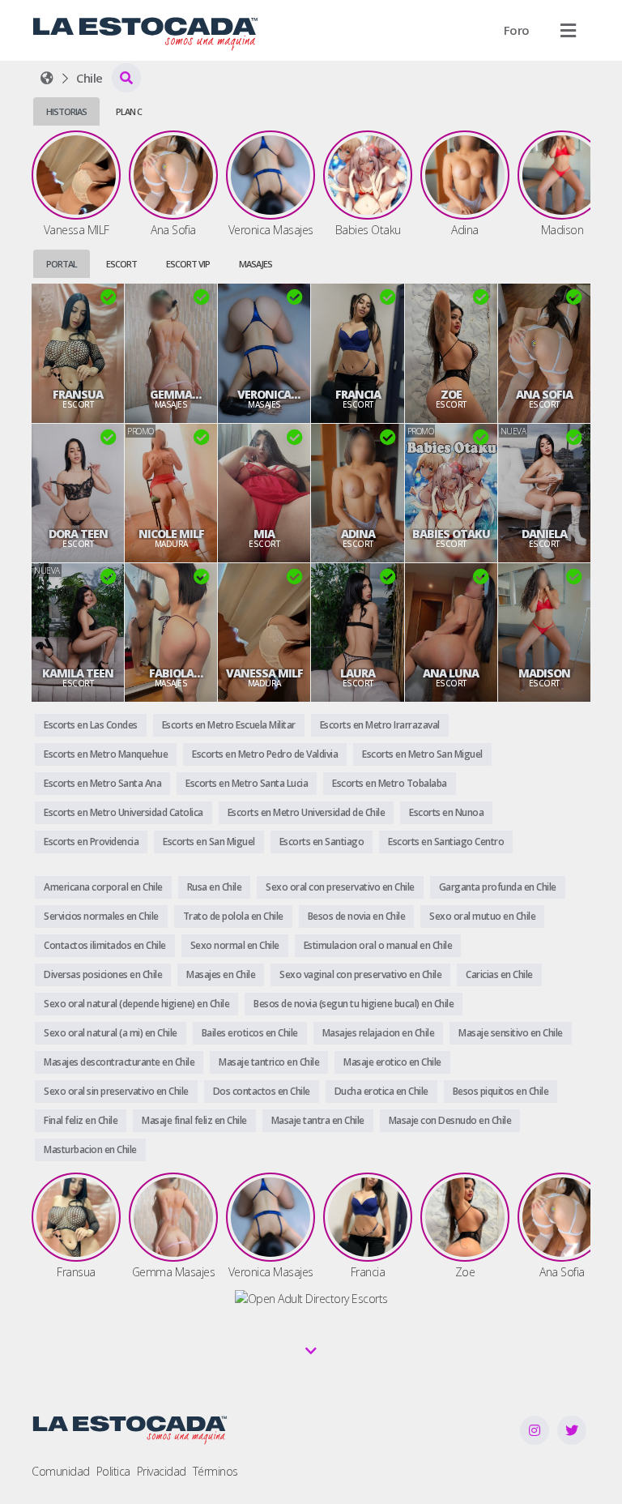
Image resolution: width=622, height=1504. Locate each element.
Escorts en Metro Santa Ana (102, 783)
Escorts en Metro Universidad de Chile (307, 812)
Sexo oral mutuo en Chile (482, 916)
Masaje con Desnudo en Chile (450, 1120)
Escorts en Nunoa (446, 812)
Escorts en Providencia (91, 841)
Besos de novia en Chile (357, 916)
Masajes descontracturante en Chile (119, 1062)
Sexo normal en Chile (234, 945)
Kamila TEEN (77, 673)
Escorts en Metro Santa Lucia (246, 783)
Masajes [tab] (255, 264)
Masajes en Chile (220, 974)
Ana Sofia (544, 394)
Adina (358, 534)
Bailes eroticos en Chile (250, 1033)
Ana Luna (451, 673)
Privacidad (161, 1471)
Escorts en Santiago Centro (446, 841)
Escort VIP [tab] (188, 264)
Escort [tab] (121, 264)
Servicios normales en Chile (101, 916)
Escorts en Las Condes (91, 725)
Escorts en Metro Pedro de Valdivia (265, 754)
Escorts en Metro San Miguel (422, 754)
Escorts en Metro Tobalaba (389, 783)
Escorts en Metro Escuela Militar (229, 725)
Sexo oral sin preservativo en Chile (116, 1091)
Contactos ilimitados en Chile (105, 945)
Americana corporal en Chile (103, 887)
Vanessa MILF (264, 673)
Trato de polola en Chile (233, 916)
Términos (215, 1471)
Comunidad (61, 1471)
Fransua (78, 394)
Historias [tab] (66, 111)
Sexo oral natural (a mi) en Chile (110, 1033)
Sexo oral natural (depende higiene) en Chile (136, 1003)
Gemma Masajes (170, 394)
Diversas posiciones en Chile (103, 974)
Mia (264, 534)
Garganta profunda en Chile (497, 887)
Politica (113, 1471)
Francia (358, 394)
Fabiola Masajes (170, 673)
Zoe (451, 394)
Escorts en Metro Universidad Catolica (123, 812)
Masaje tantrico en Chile (269, 1062)
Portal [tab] (61, 264)
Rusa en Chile (214, 887)
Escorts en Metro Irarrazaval (380, 725)
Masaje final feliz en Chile (194, 1120)
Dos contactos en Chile (261, 1091)
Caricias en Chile (499, 974)
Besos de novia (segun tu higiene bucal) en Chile (353, 1003)
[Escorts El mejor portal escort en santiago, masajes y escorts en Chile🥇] (47, 77)
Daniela (544, 534)
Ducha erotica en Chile (381, 1091)
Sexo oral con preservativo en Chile (340, 887)
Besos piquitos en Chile (501, 1091)
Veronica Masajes (264, 394)
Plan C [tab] (129, 111)
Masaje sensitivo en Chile (510, 1033)
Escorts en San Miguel (209, 841)
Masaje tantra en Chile (317, 1120)
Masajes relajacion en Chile (378, 1033)
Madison (544, 673)
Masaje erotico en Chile (392, 1062)
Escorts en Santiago (321, 841)
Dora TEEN (78, 534)
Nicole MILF (171, 534)
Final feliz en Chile (80, 1120)
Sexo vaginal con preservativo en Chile (360, 974)
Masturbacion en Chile (90, 1149)
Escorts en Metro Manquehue (106, 754)
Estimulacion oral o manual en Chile (378, 945)
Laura (357, 673)
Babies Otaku (451, 534)
